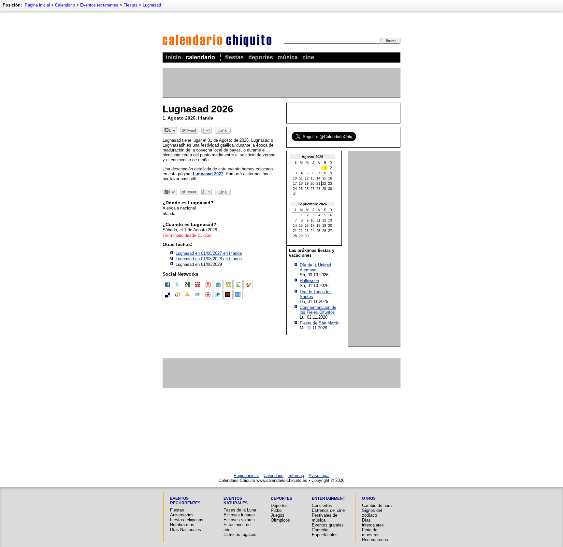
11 (301, 178)
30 (330, 189)
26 (307, 189)
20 (312, 183)
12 (307, 178)
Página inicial (37, 5)
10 (295, 178)
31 (295, 194)
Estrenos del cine (328, 510)
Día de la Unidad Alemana (315, 267)
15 (324, 178)
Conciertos (322, 505)
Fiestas (234, 57)
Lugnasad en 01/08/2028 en (209, 258)
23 (330, 183)
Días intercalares (373, 522)
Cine (308, 57)
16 (330, 178)
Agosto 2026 (312, 157)
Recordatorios (375, 539)
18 (301, 183)
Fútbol (276, 510)
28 (318, 189)
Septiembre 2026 (312, 204)
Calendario (200, 57)
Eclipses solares (239, 519)
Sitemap (296, 475)
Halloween (309, 280)
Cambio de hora (377, 505)
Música (288, 57)
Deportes (260, 57)
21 (318, 183)
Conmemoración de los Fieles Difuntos (318, 310)
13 (312, 178)
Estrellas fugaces (240, 534)
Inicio (173, 57)
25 (301, 189)
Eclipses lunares (239, 514)
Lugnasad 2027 (208, 173)
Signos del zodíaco (372, 513)
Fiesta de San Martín (319, 323)
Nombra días (182, 524)
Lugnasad (152, 5)
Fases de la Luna (240, 510)
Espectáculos (325, 534)
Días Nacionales (185, 529)
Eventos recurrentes (99, 5)
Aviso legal (319, 475)
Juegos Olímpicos (280, 518)
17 (295, 183)
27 (312, 189)
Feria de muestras (371, 532)
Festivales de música (324, 518)
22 (324, 183)
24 (295, 189)
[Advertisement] (281, 82)
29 (324, 189)
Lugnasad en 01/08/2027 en (209, 253)
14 (318, 178)
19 (307, 183)
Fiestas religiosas (186, 519)
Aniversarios (182, 514)
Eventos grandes (328, 525)
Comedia (320, 529)
